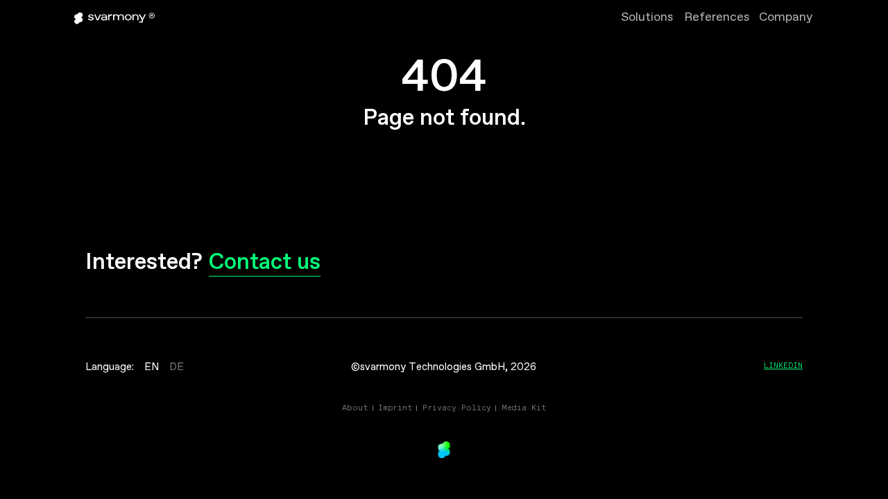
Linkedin (783, 365)
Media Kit (524, 407)
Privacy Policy (456, 407)
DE (176, 367)
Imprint (395, 407)
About (355, 407)
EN (151, 367)
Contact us (265, 263)
